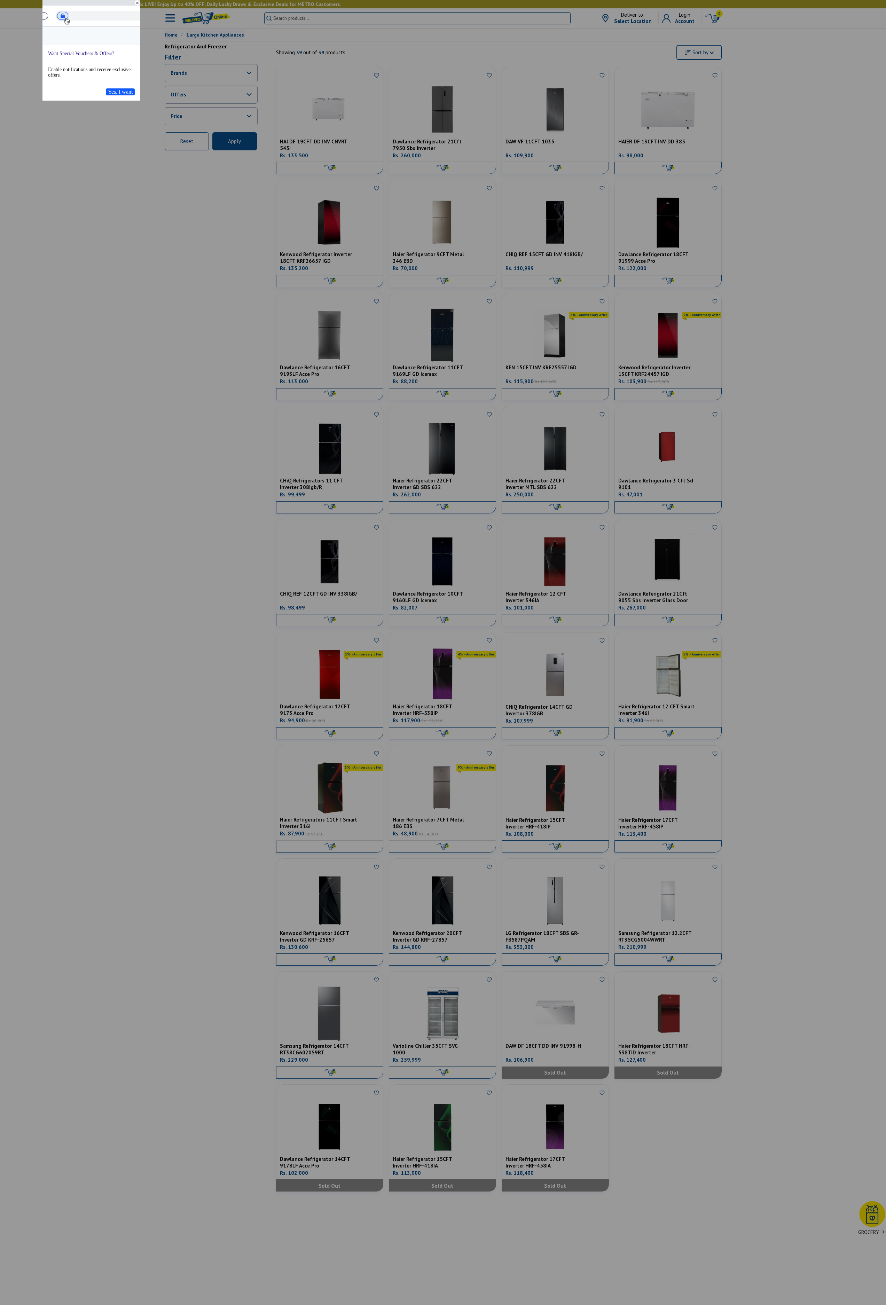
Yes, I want (120, 92)
